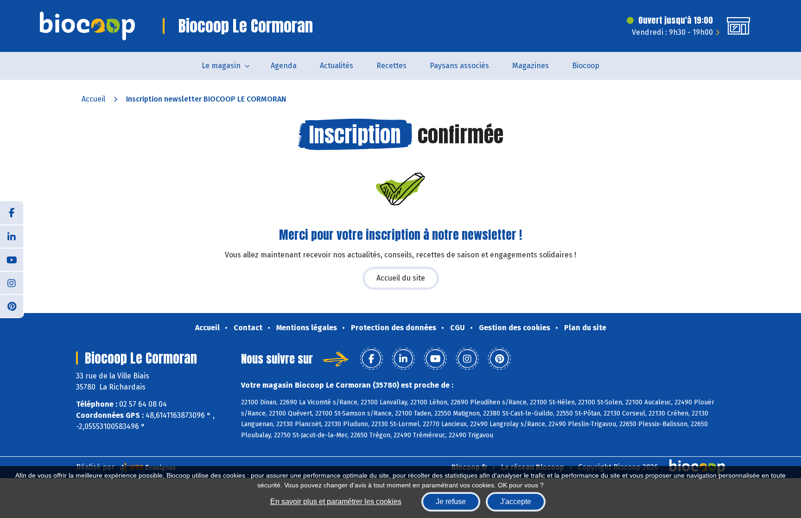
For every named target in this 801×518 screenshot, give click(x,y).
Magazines (530, 65)
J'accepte (515, 501)
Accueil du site (400, 278)
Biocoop (585, 65)
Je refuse (451, 501)
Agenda (284, 65)
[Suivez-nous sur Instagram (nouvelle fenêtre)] (11, 282)
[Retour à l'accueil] (87, 26)
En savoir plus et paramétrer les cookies (335, 501)
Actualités (336, 65)
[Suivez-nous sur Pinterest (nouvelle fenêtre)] (11, 305)
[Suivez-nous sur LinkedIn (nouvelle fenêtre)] (11, 236)
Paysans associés (459, 65)
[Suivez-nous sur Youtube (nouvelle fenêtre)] (11, 259)
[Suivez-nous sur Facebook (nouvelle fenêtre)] (11, 212)
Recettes (391, 65)
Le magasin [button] (221, 65)
